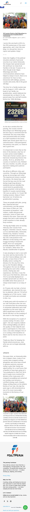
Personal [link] (5, 39)
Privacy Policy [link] (6, 475)
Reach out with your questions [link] (11, 510)
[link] (7, 3)
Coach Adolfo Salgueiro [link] (11, 37)
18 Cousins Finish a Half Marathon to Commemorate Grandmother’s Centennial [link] (14, 35)
